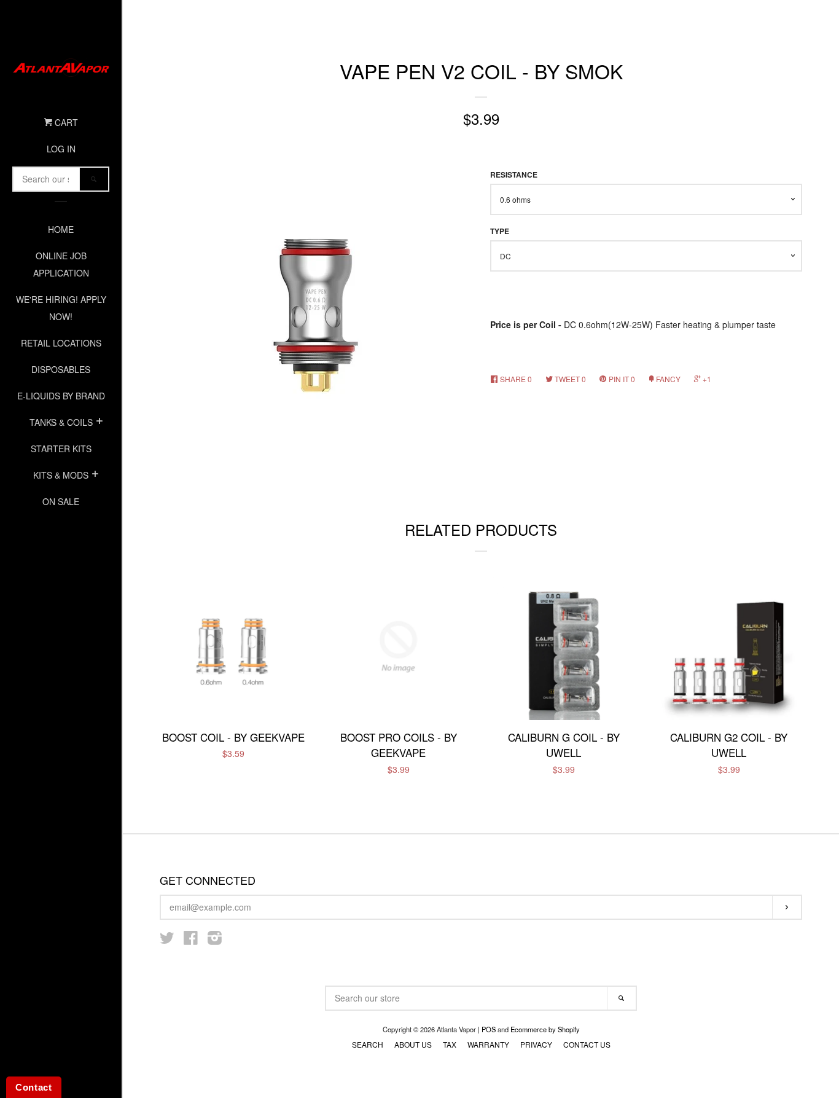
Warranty (488, 1044)
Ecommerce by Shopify (545, 1029)
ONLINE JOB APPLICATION (61, 264)
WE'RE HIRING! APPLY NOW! (61, 308)
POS (489, 1029)
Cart (65, 122)
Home (61, 229)
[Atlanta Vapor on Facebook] (190, 940)
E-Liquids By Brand (61, 396)
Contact (33, 1087)
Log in (61, 149)
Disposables (60, 369)
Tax (449, 1044)
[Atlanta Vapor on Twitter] (167, 940)
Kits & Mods (60, 475)
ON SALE (60, 501)
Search (367, 1044)
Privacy (536, 1044)
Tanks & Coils (61, 422)
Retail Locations (61, 343)
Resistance (513, 175)
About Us (413, 1044)
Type (499, 231)
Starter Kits (61, 448)
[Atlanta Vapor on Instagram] (214, 940)
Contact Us (587, 1044)
